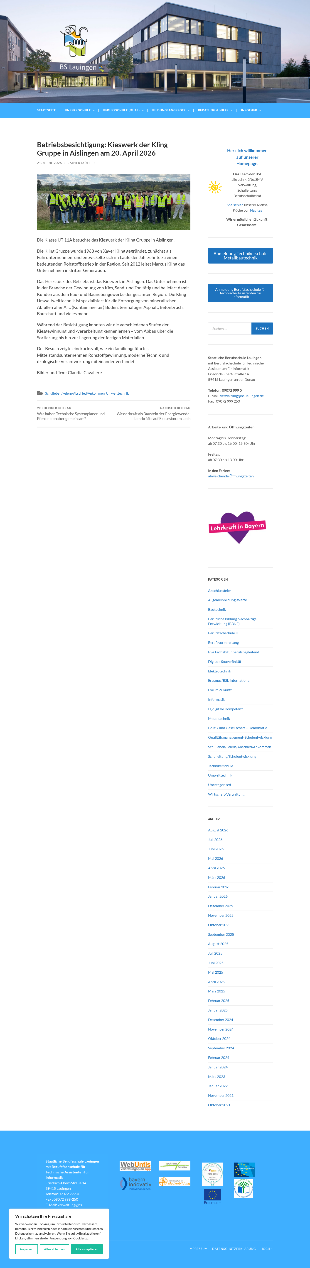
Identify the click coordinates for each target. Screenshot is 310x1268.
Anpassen (26, 1249)
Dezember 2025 (220, 906)
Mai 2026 (215, 858)
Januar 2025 (218, 1010)
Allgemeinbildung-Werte (227, 600)
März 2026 (216, 877)
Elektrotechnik (219, 671)
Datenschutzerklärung (234, 1249)
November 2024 (221, 1029)
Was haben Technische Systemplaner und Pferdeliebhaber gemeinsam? (71, 413)
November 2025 (221, 915)
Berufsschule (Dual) (121, 110)
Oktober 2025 (219, 925)
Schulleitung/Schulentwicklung (232, 756)
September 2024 (221, 1048)
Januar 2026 (218, 896)
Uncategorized (219, 784)
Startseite (46, 110)
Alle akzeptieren (87, 1249)
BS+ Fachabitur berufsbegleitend (233, 652)
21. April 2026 (49, 163)
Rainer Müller (81, 163)
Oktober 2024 (219, 1038)
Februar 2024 (218, 1057)
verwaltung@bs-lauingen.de (242, 395)
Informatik (216, 699)
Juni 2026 (216, 849)
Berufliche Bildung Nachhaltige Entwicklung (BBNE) (232, 621)
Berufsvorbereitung (223, 642)
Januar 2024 (218, 1067)
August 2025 (218, 943)
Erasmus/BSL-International (229, 680)
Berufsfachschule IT (223, 633)
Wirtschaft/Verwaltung (226, 794)
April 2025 (216, 982)
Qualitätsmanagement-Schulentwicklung (240, 737)
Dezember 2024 (220, 1019)
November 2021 (221, 1095)
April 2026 (216, 868)
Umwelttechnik (117, 393)
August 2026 (218, 830)
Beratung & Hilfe (213, 110)
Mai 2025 (215, 972)
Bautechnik (217, 609)
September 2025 (221, 934)
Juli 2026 (215, 839)
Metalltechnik (219, 718)
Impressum (198, 1249)
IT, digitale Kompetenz (225, 709)
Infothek (249, 110)
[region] (59, 1234)
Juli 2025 (215, 953)
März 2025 (216, 991)
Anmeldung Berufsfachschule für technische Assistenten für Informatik (240, 293)
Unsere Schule (78, 110)
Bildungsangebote (169, 110)
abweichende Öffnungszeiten (231, 476)
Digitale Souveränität (224, 661)
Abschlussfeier (219, 590)
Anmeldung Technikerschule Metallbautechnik (241, 255)
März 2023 (216, 1076)
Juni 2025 (216, 962)
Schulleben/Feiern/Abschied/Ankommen (75, 393)
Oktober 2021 (219, 1105)
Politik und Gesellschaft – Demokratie (237, 728)
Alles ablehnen (54, 1249)
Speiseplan (235, 205)
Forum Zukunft (220, 690)
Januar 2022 (218, 1086)
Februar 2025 (218, 1000)
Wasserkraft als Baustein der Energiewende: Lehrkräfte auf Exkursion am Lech (153, 413)
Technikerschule (220, 766)
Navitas (256, 210)
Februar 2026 (218, 887)
